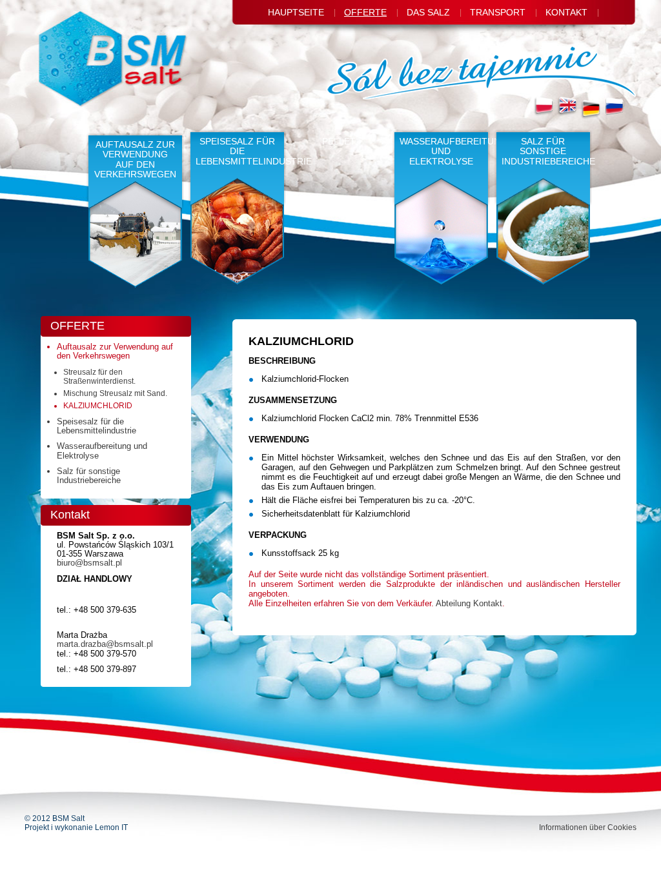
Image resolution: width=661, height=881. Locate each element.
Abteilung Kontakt (469, 603)
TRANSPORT (497, 12)
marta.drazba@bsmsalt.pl (105, 644)
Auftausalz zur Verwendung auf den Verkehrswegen (135, 159)
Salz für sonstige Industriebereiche (547, 151)
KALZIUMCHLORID (97, 405)
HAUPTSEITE (296, 12)
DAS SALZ (428, 12)
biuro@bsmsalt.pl (89, 563)
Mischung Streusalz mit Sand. (115, 393)
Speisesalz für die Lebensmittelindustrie (241, 151)
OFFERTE (365, 12)
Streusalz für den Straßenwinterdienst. (99, 377)
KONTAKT (566, 12)
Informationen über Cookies (587, 827)
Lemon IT (111, 827)
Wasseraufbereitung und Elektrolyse (445, 151)
